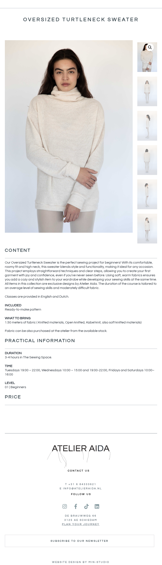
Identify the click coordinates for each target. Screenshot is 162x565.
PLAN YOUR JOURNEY (81, 524)
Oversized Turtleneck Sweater (81, 19)
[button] (150, 47)
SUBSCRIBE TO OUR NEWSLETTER (79, 541)
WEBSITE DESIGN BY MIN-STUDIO (80, 562)
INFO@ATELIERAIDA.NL (82, 488)
